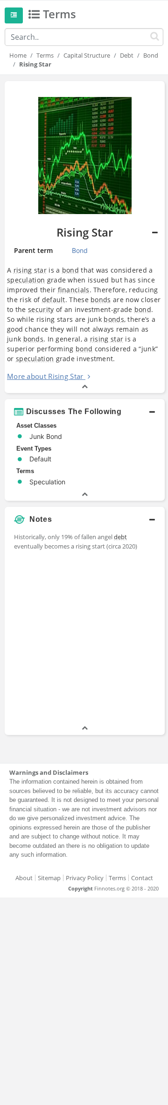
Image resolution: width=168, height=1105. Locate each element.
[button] (85, 237)
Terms (45, 55)
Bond (150, 55)
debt (120, 537)
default (53, 299)
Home (18, 55)
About (24, 878)
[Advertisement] (84, 639)
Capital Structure (86, 55)
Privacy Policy (85, 878)
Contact (142, 878)
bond (70, 270)
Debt (126, 55)
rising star (30, 270)
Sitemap (49, 878)
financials (74, 289)
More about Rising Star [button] (45, 376)
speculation (26, 279)
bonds (101, 299)
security (41, 309)
